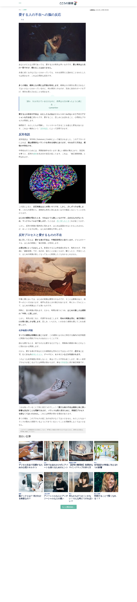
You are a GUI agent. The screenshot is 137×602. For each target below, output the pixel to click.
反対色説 (44, 128)
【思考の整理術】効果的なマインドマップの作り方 (81, 466)
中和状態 (63, 362)
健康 (20, 493)
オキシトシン (36, 354)
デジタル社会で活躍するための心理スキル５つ (31, 466)
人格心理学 (47, 493)
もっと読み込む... (68, 507)
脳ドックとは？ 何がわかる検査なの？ (30, 497)
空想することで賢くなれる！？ (105, 497)
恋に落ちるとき (63, 221)
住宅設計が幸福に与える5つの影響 (105, 466)
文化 (20, 462)
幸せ (20, 10)
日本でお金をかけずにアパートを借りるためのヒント (56, 466)
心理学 (25, 10)
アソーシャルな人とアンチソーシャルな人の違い (56, 497)
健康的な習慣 (72, 462)
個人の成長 (97, 493)
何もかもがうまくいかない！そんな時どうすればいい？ (81, 498)
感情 (35, 154)
